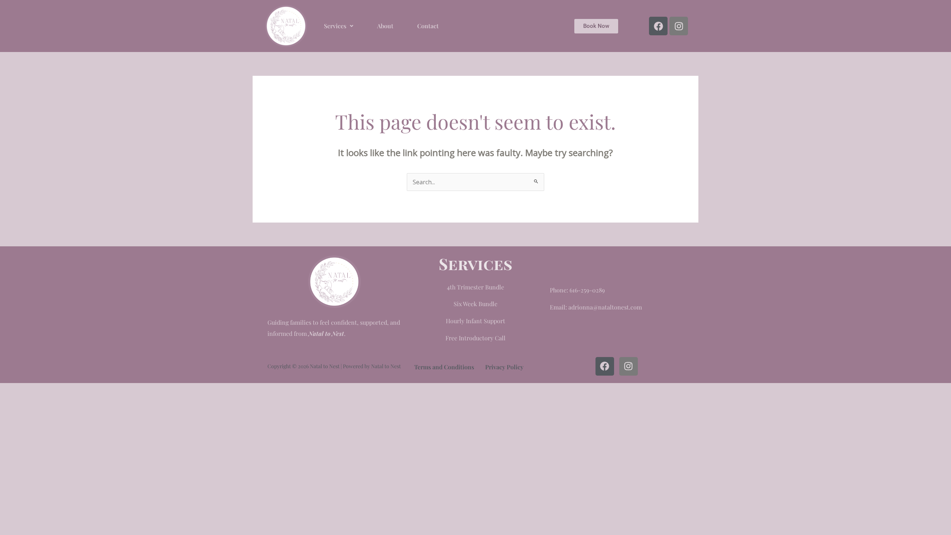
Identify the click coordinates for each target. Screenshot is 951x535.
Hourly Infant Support (475, 321)
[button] (338, 26)
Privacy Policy (504, 367)
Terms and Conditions (444, 367)
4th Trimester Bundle (475, 287)
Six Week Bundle (475, 304)
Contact (428, 26)
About (385, 26)
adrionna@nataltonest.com (605, 307)
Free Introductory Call (475, 338)
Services (335, 26)
